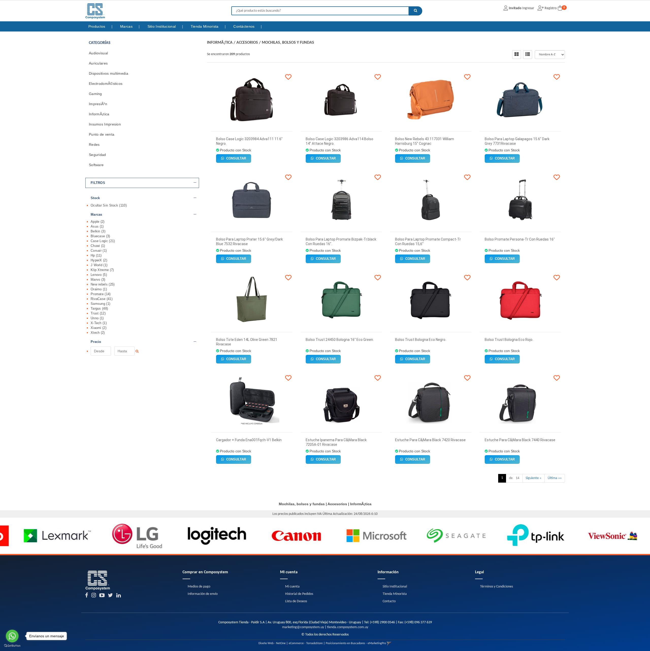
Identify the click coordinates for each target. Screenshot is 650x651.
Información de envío (203, 594)
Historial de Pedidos (299, 594)
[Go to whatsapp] (12, 636)
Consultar (235, 158)
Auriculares (98, 63)
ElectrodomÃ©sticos (105, 84)
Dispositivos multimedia (108, 73)
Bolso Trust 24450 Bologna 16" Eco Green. (340, 340)
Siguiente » (533, 478)
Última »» (555, 478)
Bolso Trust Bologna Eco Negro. (420, 340)
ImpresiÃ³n (98, 104)
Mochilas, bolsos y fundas (288, 43)
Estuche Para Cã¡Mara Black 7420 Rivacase (430, 440)
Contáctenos (244, 26)
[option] (40, 535)
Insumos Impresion (105, 124)
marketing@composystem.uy (303, 627)
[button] (389, 643)
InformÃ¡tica (99, 114)
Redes (94, 144)
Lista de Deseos (296, 601)
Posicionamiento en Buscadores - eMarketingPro (356, 643)
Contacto (389, 601)
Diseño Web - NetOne (272, 643)
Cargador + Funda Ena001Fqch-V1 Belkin (249, 440)
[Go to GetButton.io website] (12, 645)
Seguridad (97, 155)
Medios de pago (199, 587)
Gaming (95, 94)
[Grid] (516, 54)
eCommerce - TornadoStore (306, 643)
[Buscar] (415, 10)
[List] (527, 54)
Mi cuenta (292, 587)
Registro (550, 8)
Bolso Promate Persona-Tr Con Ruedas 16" (520, 239)
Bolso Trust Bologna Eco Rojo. (509, 340)
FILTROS (98, 183)
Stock (95, 198)
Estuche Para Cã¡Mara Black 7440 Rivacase (520, 440)
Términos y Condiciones (496, 587)
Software (96, 165)
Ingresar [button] (528, 8)
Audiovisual (98, 53)
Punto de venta (101, 134)
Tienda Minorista (205, 26)
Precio (96, 342)
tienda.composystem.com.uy (347, 627)
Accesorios (247, 43)
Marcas (127, 26)
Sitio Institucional (162, 26)
